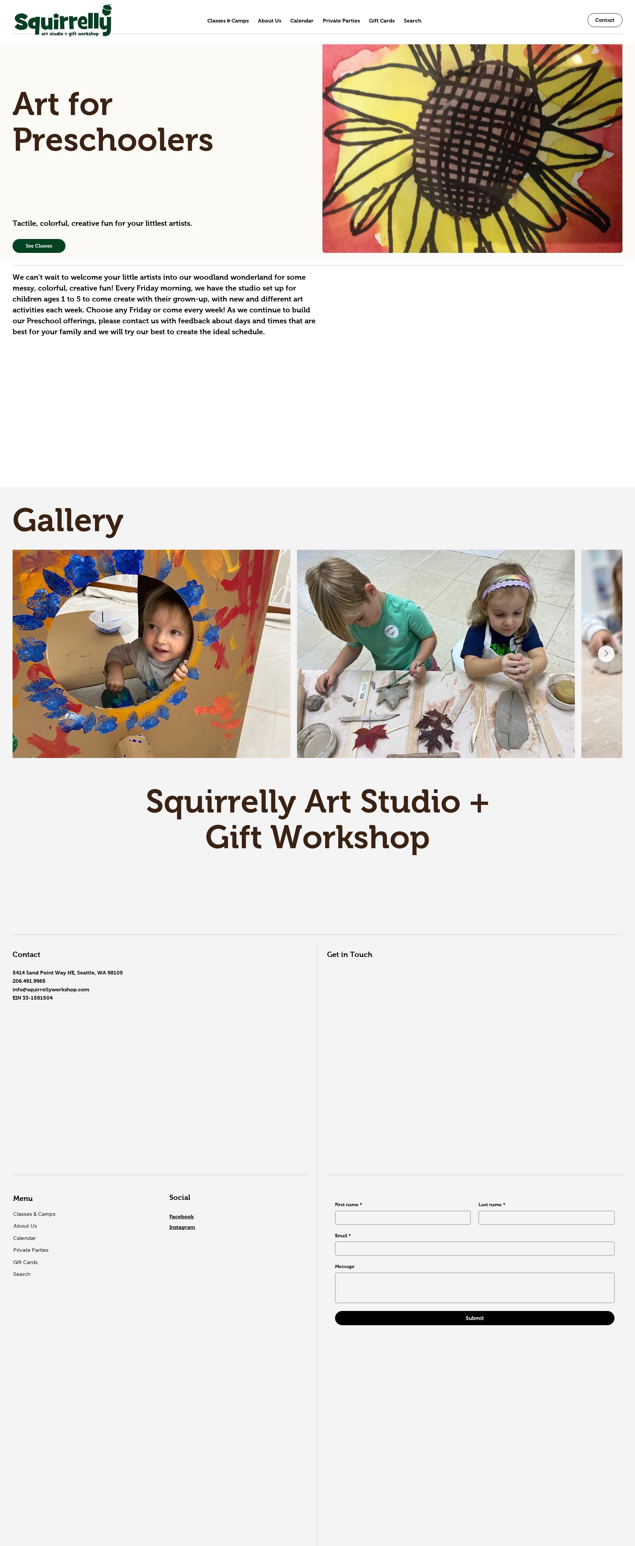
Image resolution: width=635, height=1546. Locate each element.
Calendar (24, 1238)
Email (343, 1235)
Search (21, 1274)
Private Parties (31, 1250)
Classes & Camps (34, 1213)
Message (345, 1266)
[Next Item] (606, 654)
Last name (492, 1204)
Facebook (181, 1216)
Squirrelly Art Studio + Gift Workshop (317, 819)
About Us (25, 1225)
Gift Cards (25, 1262)
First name (348, 1204)
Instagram (182, 1227)
